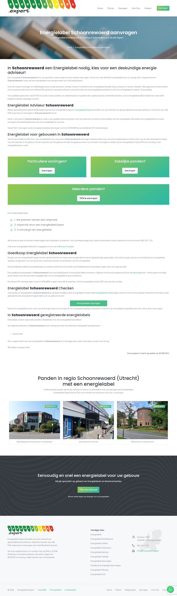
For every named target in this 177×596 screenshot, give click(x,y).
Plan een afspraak (88, 490)
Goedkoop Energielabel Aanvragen (106, 565)
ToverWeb (42, 590)
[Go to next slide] (160, 421)
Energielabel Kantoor (100, 552)
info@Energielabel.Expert (148, 551)
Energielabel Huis (98, 574)
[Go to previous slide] (17, 421)
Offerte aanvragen (88, 198)
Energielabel (96, 534)
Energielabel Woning (99, 570)
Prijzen (110, 8)
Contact (147, 8)
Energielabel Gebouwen (101, 548)
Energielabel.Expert (83, 110)
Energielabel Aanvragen (101, 561)
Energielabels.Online (104, 293)
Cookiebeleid (70, 590)
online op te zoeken (65, 246)
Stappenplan (130, 590)
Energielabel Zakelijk (99, 557)
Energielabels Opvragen (88, 303)
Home (100, 8)
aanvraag (137, 273)
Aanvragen (163, 8)
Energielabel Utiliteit (99, 543)
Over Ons (136, 8)
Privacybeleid (55, 590)
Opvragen (122, 8)
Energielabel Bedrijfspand (102, 539)
